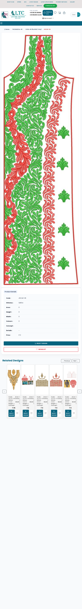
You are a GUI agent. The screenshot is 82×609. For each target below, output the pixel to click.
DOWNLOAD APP (50, 5)
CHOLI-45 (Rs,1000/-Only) (34, 29)
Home (7, 29)
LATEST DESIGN (33, 2)
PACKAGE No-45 (17, 29)
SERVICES (39, 5)
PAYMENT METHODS (61, 2)
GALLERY (72, 2)
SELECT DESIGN (42, 343)
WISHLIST (42, 349)
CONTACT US (30, 5)
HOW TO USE (10, 2)
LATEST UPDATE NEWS (47, 2)
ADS (25, 2)
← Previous (66, 361)
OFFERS (19, 2)
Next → (75, 361)
